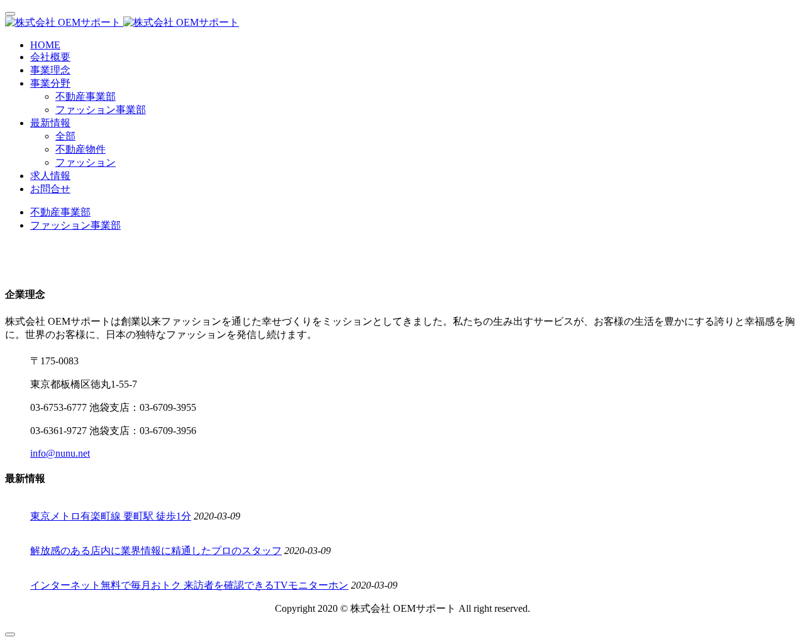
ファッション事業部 (100, 109)
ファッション (85, 162)
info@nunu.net (60, 453)
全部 (65, 136)
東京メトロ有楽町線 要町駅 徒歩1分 (110, 516)
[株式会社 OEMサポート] (402, 23)
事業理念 (50, 70)
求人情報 (50, 175)
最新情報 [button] (50, 122)
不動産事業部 (85, 96)
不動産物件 (80, 149)
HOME (45, 45)
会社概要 (50, 57)
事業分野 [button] (50, 83)
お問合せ (50, 188)
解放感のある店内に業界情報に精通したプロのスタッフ (156, 550)
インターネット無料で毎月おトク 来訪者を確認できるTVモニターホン (189, 585)
